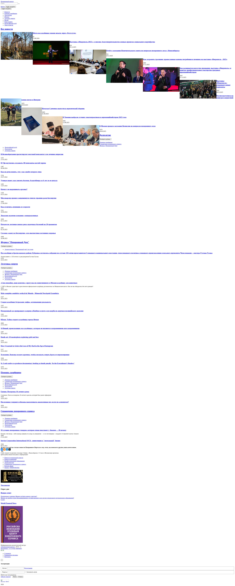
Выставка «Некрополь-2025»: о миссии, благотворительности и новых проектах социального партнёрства (112, 42)
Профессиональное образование (14, 461)
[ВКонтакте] (2, 449)
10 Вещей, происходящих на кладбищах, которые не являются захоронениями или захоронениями (40, 328)
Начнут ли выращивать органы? (14, 189)
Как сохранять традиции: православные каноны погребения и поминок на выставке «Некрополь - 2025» (185, 59)
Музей (6, 20)
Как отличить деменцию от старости (15, 207)
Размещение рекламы (11, 555)
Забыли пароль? (6, 576)
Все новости (7, 29)
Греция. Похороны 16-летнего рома (15, 392)
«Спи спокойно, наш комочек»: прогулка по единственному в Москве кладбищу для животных (39, 283)
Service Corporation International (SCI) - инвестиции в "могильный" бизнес (30, 441)
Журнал (6, 17)
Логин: (4, 568)
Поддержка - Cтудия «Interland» (11, 548)
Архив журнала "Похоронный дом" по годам (18, 249)
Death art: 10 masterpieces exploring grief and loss (20, 337)
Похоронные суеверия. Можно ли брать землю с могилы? (19, 496)
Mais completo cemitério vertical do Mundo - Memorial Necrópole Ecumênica (30, 293)
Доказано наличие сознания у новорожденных (19, 216)
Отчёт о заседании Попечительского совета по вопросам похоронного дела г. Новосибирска (142, 51)
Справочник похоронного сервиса (110, 144)
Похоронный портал (7, 1)
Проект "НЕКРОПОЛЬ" (12, 467)
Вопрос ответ (6, 493)
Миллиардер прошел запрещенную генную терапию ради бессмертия (28, 198)
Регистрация (28, 568)
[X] (9, 449)
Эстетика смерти (9, 18)
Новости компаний (10, 459)
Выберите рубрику (105, 139)
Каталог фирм (8, 466)
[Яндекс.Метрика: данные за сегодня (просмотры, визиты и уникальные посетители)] (5, 580)
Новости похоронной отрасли (13, 458)
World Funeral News (8, 503)
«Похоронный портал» (8, 547)
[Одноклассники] (4, 449)
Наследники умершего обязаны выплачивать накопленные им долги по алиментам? (35, 402)
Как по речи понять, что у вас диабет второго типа (21, 172)
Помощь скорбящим (10, 13)
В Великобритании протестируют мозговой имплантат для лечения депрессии (32, 154)
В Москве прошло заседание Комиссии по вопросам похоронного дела (127, 126)
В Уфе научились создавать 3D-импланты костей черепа (23, 163)
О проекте (7, 553)
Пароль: (4, 572)
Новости (7, 12)
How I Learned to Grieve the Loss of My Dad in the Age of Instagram (27, 346)
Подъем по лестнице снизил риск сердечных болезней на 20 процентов (29, 224)
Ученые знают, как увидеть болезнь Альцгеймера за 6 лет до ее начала (29, 180)
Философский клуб (10, 23)
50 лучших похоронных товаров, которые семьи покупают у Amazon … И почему (33, 430)
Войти (3, 6)
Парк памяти (8, 22)
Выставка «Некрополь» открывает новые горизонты (223, 84)
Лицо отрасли (8, 25)
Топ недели (5, 485)
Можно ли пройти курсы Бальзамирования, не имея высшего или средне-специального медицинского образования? (37, 498)
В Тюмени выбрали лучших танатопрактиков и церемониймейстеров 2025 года (94, 117)
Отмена (20, 576)
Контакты (7, 557)
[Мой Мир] (7, 449)
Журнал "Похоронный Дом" (108, 145)
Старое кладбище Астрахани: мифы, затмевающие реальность (26, 302)
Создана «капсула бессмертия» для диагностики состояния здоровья (28, 233)
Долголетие (8, 15)
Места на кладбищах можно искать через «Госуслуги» (54, 33)
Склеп (3, 499)
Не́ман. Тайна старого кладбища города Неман (20, 320)
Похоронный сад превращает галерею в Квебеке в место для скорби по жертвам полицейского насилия (42, 311)
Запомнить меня (32, 572)
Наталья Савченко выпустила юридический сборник (63, 109)
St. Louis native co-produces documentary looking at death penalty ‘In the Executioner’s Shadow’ (37, 363)
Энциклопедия (9, 462)
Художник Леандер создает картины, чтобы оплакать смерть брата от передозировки (35, 355)
